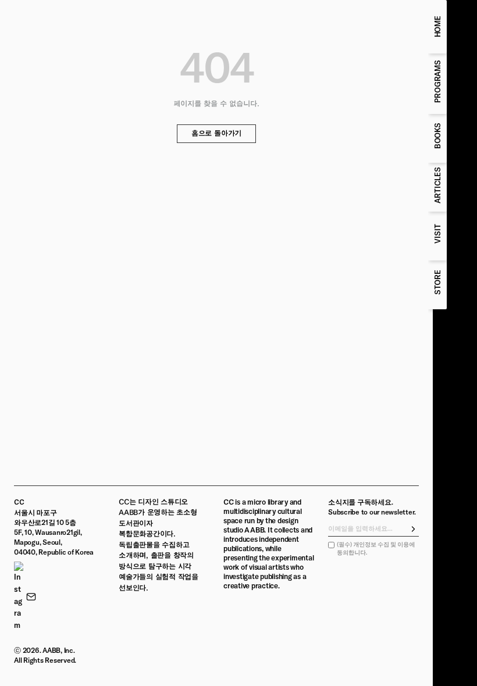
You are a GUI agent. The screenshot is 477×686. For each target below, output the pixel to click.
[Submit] (413, 529)
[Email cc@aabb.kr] (31, 596)
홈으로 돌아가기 (216, 133)
